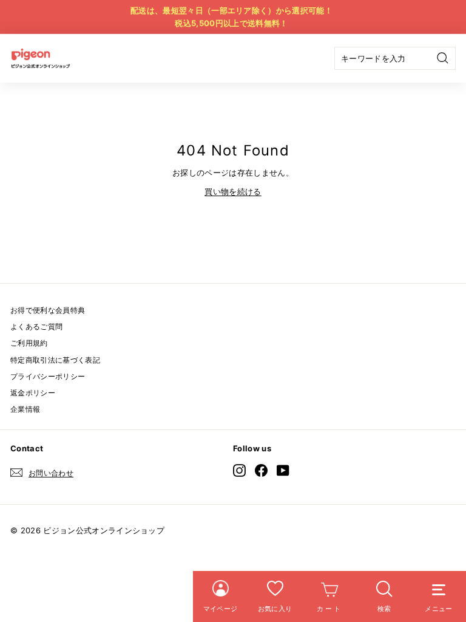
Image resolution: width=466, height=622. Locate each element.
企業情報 (25, 409)
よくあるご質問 (36, 326)
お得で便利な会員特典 (47, 310)
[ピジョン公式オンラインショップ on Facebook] (261, 470)
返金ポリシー (32, 392)
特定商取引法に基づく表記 (55, 359)
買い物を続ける (232, 191)
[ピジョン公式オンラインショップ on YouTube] (283, 470)
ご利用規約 (29, 342)
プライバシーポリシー (47, 376)
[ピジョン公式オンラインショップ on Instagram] (239, 470)
